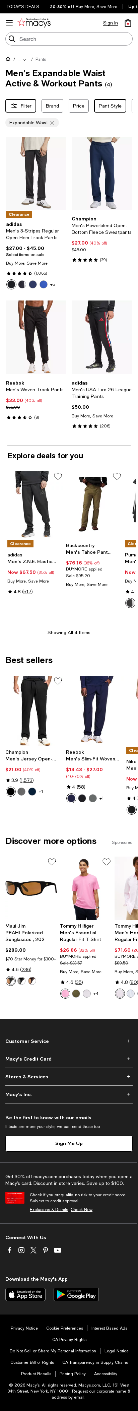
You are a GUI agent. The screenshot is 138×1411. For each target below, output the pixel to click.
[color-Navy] (32, 792)
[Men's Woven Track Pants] (36, 337)
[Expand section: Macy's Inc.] (69, 1094)
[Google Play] (76, 1294)
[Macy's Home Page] (34, 22)
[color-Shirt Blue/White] (131, 994)
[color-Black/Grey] (21, 981)
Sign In (110, 22)
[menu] (9, 23)
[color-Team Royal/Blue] (44, 284)
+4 (95, 993)
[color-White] (87, 994)
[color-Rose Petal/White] (120, 994)
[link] (36, 255)
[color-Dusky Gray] (130, 603)
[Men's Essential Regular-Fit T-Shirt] (86, 888)
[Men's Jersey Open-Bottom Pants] (34, 711)
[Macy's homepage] (9, 60)
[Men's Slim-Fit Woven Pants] (95, 711)
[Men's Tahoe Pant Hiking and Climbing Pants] (94, 505)
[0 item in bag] (128, 22)
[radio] (11, 284)
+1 (41, 791)
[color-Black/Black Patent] (11, 284)
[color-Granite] (21, 792)
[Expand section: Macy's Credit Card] (69, 1059)
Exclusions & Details (49, 1209)
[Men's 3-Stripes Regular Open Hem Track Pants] (36, 173)
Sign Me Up (69, 1143)
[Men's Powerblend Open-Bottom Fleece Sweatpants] (102, 173)
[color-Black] (22, 284)
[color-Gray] (93, 798)
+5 (52, 284)
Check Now (81, 1209)
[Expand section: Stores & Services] (69, 1076)
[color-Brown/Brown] (32, 981)
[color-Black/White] (82, 798)
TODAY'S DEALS (23, 6)
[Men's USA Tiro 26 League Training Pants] (102, 337)
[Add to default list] (58, 476)
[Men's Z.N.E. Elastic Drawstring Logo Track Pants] (35, 505)
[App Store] (25, 1294)
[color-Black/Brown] (11, 981)
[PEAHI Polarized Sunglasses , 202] (31, 888)
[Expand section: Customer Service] (69, 1041)
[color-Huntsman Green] (76, 994)
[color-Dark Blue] (33, 284)
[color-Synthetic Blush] (65, 994)
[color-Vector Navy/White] (71, 798)
